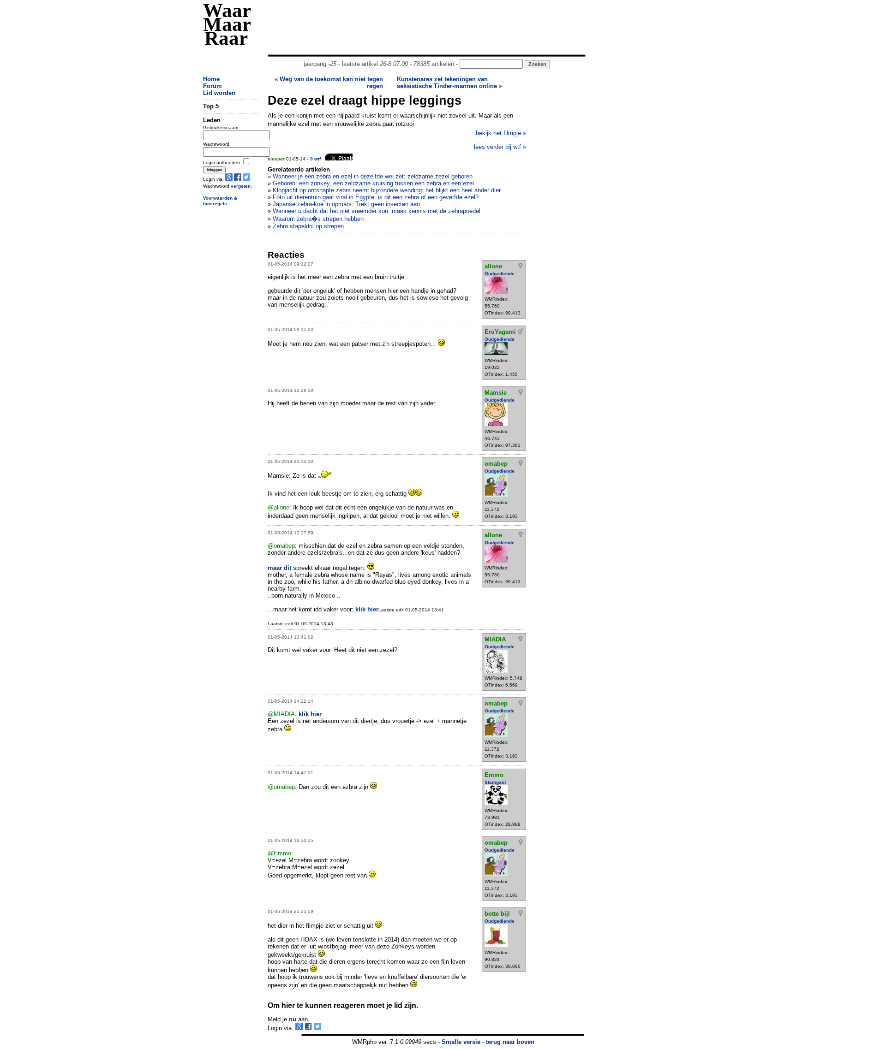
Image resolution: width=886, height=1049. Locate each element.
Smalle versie (461, 1041)
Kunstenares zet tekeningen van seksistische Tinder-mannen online (447, 82)
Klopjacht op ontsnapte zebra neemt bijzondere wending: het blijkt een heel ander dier (387, 190)
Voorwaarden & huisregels (220, 201)
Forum (212, 86)
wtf (317, 158)
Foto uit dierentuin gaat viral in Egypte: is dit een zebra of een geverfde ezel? (376, 197)
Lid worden (219, 92)
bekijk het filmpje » (501, 133)
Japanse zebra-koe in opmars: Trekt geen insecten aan (346, 204)
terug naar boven (510, 1041)
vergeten (241, 186)
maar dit (279, 567)
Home (211, 79)
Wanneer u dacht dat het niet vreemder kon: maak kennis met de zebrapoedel (376, 210)
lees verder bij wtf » (500, 146)
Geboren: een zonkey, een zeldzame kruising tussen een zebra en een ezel (373, 183)
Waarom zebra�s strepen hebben (318, 218)
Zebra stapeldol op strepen (308, 226)
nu (292, 1019)
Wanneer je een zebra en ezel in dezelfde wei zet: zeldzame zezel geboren (373, 176)
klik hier (366, 609)
